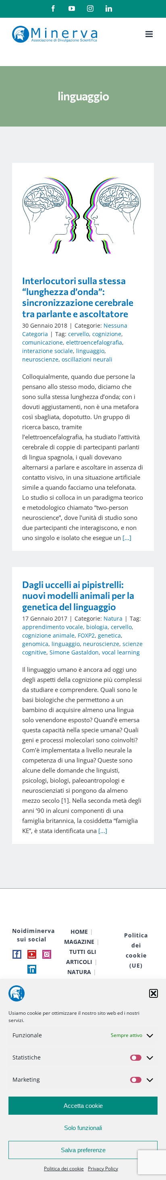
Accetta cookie (83, 1105)
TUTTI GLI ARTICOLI (81, 957)
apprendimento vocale (52, 627)
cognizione (106, 334)
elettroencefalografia (94, 342)
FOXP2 (86, 635)
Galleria (94, 213)
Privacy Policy (103, 1168)
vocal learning (121, 652)
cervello (78, 334)
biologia (97, 627)
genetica (109, 635)
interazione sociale (47, 351)
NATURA (79, 972)
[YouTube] (31, 954)
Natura (113, 618)
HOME (79, 931)
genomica (35, 644)
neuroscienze (40, 359)
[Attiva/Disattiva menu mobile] (149, 34)
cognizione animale (48, 635)
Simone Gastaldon (74, 652)
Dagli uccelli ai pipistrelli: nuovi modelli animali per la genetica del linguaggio (78, 595)
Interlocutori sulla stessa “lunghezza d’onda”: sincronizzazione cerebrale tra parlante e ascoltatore (71, 213)
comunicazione (42, 342)
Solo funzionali (83, 1127)
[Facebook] (16, 954)
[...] (126, 538)
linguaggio (90, 351)
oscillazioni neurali (87, 359)
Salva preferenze (83, 1150)
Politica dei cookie (64, 1168)
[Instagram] (46, 954)
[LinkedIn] (31, 969)
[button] (153, 993)
